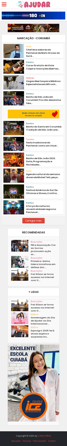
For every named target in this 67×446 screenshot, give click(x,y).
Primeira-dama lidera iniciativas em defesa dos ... (43, 264)
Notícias (30, 77)
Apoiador (16, 440)
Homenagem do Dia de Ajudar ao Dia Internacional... (43, 320)
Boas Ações (36, 241)
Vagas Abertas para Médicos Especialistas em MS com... (43, 83)
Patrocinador (39, 440)
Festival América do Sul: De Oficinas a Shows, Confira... (42, 192)
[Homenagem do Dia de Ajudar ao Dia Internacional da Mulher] (21, 318)
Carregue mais (33, 220)
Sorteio (52, 440)
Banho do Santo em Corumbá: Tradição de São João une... (44, 128)
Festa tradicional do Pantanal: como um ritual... (42, 144)
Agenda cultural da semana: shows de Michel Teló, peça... (43, 176)
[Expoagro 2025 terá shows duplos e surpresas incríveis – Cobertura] (21, 331)
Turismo (30, 139)
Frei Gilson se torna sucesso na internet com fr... (42, 277)
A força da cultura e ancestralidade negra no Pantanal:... (41, 209)
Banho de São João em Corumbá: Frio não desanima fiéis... (43, 100)
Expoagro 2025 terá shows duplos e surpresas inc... (42, 333)
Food (28, 46)
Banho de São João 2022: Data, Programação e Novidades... (40, 161)
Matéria (34, 314)
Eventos (30, 62)
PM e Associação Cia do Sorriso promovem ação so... (43, 250)
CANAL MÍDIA (44, 435)
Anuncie (27, 440)
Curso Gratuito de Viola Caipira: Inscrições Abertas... (43, 67)
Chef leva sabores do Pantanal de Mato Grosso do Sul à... (43, 52)
